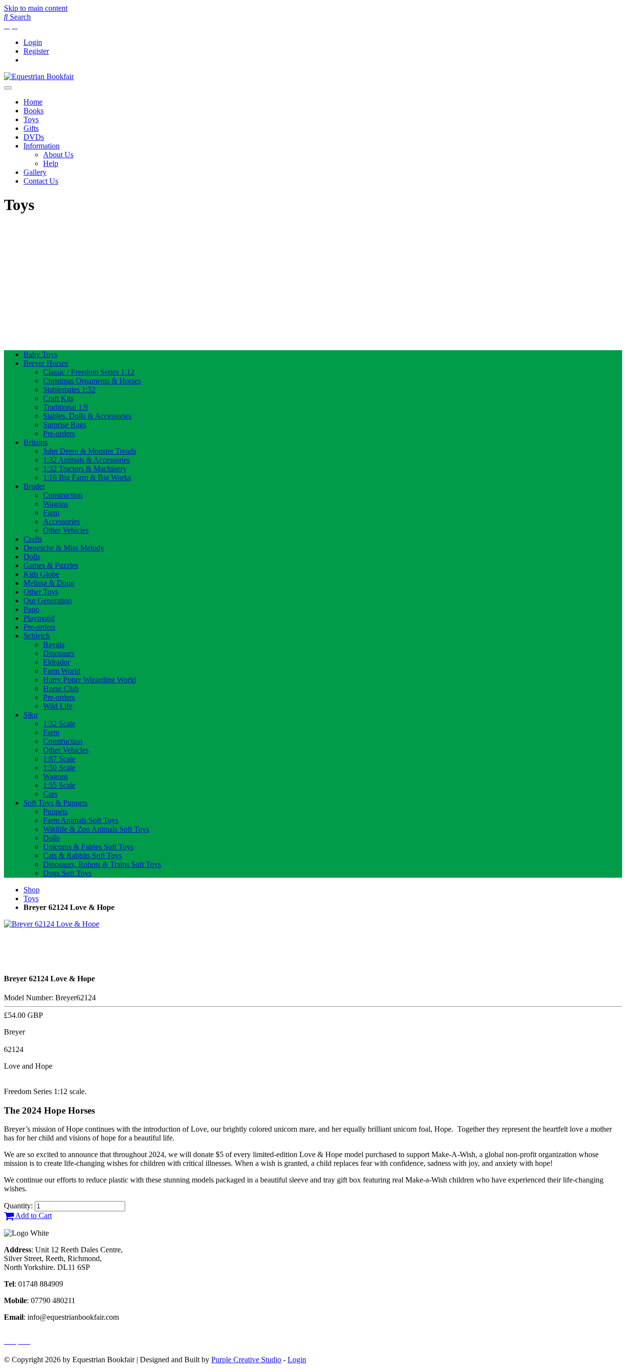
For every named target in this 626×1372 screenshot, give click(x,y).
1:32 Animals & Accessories (86, 460)
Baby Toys (40, 354)
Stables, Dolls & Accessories (87, 416)
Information (41, 146)
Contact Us (40, 181)
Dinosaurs (58, 653)
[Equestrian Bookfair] (39, 76)
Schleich (36, 636)
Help (50, 163)
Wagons (55, 504)
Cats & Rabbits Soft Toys (82, 855)
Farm (51, 512)
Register (36, 51)
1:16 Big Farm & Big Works (87, 477)
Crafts (32, 539)
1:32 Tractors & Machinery (85, 468)
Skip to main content (35, 8)
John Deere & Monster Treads (89, 451)
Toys (31, 119)
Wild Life (57, 706)
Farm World (61, 671)
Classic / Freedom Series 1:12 (88, 372)
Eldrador (56, 662)
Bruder (34, 486)
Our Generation (47, 600)
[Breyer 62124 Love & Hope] (51, 924)
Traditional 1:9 (65, 407)
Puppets (55, 811)
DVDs (33, 137)
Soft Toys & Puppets (55, 803)
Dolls (31, 556)
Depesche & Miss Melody (63, 548)
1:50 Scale (59, 767)
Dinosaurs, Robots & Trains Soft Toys (102, 864)
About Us (58, 154)
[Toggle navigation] (8, 87)
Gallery (34, 172)
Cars (50, 794)
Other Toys (40, 592)
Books (33, 110)
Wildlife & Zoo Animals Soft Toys (96, 829)
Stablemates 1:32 (69, 389)
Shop (31, 890)
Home (33, 102)
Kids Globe (41, 574)
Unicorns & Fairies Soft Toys (88, 847)
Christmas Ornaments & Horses (92, 381)
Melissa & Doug (48, 583)
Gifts (31, 128)
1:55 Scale (59, 785)
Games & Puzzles (50, 565)
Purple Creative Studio (246, 1359)
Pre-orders (59, 433)
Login (32, 42)
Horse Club (61, 688)
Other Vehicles (66, 530)
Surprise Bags (64, 425)
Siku (30, 715)
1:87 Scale (59, 759)
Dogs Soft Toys (67, 873)
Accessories (61, 521)
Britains (35, 442)
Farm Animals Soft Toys (80, 820)
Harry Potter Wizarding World (89, 679)
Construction (63, 495)
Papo (31, 609)
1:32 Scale (59, 723)
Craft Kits (58, 398)
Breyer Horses (45, 363)
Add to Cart (33, 1215)
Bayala (54, 644)
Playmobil (39, 618)
